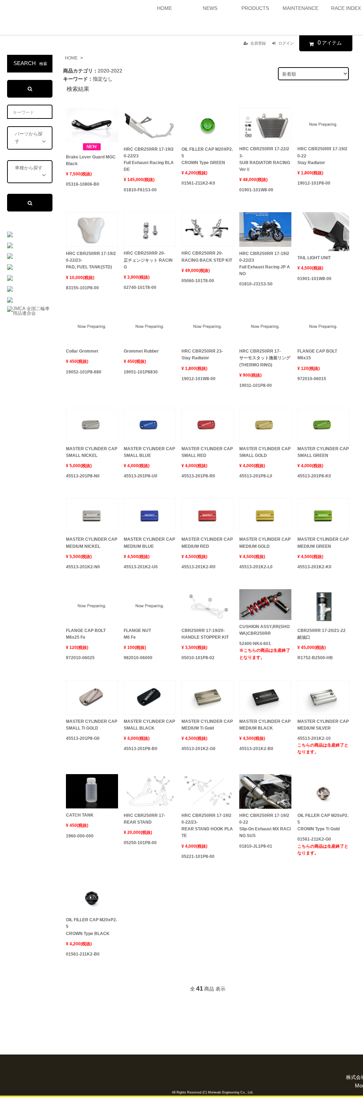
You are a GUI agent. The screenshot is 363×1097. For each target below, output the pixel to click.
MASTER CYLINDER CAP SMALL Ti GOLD (91, 725)
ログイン (286, 43)
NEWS (210, 8)
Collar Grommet (82, 351)
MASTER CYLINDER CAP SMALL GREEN (323, 452)
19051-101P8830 (141, 372)
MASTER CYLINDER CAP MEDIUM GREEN (323, 542)
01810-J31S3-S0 (256, 283)
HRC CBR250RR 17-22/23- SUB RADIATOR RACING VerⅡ (264, 159)
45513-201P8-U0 (140, 476)
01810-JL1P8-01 (255, 846)
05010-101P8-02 (198, 657)
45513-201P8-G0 (83, 738)
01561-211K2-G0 (322, 846)
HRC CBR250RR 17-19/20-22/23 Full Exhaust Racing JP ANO (264, 264)
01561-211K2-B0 (83, 954)
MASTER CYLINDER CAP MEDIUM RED (207, 542)
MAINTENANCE (300, 8)
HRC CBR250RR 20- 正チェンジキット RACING (148, 260)
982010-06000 (138, 657)
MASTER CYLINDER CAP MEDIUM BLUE (149, 542)
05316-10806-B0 (82, 184)
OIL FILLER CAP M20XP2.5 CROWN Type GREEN (207, 156)
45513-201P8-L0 (255, 476)
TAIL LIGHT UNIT (314, 257)
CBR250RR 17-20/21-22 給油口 (321, 634)
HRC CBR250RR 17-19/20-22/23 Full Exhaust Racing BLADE (149, 159)
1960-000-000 (80, 836)
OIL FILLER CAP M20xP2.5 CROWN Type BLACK (91, 926)
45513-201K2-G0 (199, 748)
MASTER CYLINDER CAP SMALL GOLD (265, 452)
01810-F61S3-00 (140, 189)
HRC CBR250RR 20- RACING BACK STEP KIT (207, 256)
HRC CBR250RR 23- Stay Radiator (202, 354)
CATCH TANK (80, 815)
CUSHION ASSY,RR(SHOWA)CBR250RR (264, 630)
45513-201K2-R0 (199, 566)
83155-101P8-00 (82, 287)
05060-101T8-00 (198, 280)
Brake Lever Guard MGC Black (91, 160)
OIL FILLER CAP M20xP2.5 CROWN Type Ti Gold (322, 822)
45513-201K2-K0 (314, 566)
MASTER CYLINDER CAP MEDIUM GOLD (265, 542)
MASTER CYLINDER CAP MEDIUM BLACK (265, 725)
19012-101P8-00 (313, 183)
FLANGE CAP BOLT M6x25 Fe (86, 634)
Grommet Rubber (141, 351)
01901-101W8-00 (256, 189)
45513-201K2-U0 (141, 566)
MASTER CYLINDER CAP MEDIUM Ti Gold (207, 725)
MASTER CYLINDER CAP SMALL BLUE (149, 452)
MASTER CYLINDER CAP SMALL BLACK (149, 725)
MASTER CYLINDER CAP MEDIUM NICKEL (91, 542)
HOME (164, 8)
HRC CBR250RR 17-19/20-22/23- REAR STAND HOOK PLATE (207, 825)
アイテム (330, 43)
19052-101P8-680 (83, 372)
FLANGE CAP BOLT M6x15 (317, 354)
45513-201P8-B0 (140, 748)
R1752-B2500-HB (315, 657)
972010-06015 (311, 378)
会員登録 (258, 43)
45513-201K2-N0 (83, 566)
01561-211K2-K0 (198, 183)
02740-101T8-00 (140, 287)
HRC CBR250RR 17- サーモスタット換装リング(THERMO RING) (264, 358)
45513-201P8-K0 (314, 476)
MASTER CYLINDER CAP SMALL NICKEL (91, 452)
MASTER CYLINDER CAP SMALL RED (207, 452)
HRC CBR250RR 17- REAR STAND (144, 819)
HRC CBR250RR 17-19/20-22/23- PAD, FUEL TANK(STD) (91, 260)
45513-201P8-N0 (83, 476)
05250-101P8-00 (140, 842)
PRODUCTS (255, 8)
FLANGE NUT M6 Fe (137, 634)
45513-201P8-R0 (198, 476)
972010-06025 (80, 657)
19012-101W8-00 (199, 378)
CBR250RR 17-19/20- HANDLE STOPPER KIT (205, 634)
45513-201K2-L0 (256, 566)
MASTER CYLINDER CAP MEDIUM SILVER (323, 725)
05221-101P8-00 (198, 856)
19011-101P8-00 (255, 385)
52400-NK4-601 (264, 650)
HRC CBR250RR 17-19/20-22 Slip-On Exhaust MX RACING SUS (265, 825)
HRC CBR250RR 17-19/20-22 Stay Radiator (322, 155)
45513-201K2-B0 (256, 748)
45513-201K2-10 (322, 745)
